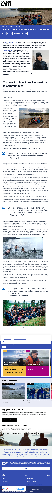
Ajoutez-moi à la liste (9, 420)
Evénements (5, 481)
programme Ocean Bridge (11, 42)
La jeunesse (7, 340)
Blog (17, 26)
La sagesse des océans (20, 340)
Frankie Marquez (7, 50)
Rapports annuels (31, 481)
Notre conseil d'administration (34, 484)
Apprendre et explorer (8, 26)
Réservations (5, 484)
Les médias (30, 478)
